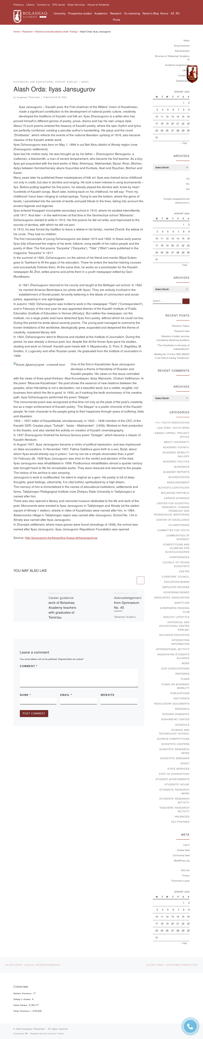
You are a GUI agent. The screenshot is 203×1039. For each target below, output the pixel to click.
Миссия (185, 870)
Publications (180, 693)
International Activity (173, 649)
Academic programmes (177, 65)
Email (66, 695)
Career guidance (177, 498)
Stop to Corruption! (174, 773)
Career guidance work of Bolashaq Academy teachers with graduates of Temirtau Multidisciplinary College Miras (62, 612)
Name (25, 695)
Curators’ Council (176, 576)
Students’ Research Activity (174, 800)
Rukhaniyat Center (175, 719)
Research (27, 31)
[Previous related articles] (132, 580)
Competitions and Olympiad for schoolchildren (176, 548)
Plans (185, 678)
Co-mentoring (179, 525)
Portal (116, 20)
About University (177, 442)
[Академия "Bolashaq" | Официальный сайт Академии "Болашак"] (30, 15)
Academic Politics (176, 461)
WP (26, 1033)
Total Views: (21, 1005)
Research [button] (115, 13)
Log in (186, 844)
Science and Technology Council (174, 731)
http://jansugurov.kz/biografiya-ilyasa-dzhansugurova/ (61, 537)
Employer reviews (176, 587)
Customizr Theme (55, 1033)
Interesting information (180, 641)
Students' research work (174, 791)
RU (178, 13)
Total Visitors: (22, 1011)
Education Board (177, 581)
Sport (185, 763)
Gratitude (182, 602)
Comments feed (181, 855)
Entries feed (183, 850)
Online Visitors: (23, 993)
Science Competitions (173, 738)
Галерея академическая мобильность (176, 200)
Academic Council (176, 447)
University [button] (60, 13)
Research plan (182, 331)
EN (188, 189)
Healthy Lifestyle (176, 617)
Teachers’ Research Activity (174, 809)
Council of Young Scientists (176, 564)
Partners (182, 673)
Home (16, 31)
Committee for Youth (173, 530)
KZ (172, 13)
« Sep (184, 143)
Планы (186, 875)
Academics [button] (101, 13)
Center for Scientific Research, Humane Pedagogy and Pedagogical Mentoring (172, 509)
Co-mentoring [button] (132, 13)
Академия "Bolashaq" (28, 97)
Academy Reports (176, 471)
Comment (28, 666)
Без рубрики (180, 821)
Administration (182, 50)
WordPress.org (182, 860)
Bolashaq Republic (175, 492)
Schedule (182, 724)
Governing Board (177, 592)
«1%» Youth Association (172, 422)
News (186, 40)
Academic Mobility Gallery (176, 454)
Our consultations (175, 668)
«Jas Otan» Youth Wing (173, 427)
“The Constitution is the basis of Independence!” (173, 347)
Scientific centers (175, 744)
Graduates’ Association (172, 597)
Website (108, 695)
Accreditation (179, 477)
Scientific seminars (175, 758)
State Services (178, 768)
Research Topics (181, 325)
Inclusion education (174, 634)
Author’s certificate (174, 487)
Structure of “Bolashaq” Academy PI (172, 57)
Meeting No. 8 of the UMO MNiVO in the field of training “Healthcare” (172, 355)
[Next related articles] (140, 580)
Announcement (182, 45)
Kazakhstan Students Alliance (173, 656)
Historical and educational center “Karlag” (56, 31)
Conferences (179, 557)
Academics (182, 466)
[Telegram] (192, 74)
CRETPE (184, 571)
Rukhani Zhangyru (176, 714)
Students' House (177, 784)
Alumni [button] (164, 13)
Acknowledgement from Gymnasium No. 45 (127, 602)
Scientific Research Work (174, 751)
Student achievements (173, 779)
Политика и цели (180, 880)
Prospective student (80, 13)
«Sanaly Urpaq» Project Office (172, 434)
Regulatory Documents (172, 703)
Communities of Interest (178, 537)
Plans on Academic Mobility (176, 686)
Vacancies (182, 816)
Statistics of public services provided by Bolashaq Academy (173, 338)
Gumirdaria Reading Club (175, 609)
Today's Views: (22, 999)
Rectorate (182, 698)
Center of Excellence (173, 519)
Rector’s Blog (151, 13)
